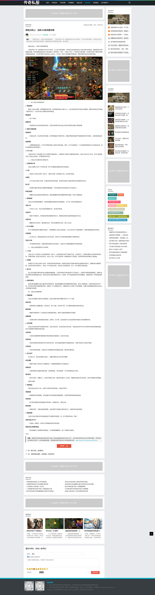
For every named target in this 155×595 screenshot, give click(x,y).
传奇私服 (31, 2)
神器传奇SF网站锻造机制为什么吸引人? (121, 232)
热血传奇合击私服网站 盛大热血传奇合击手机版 (79, 484)
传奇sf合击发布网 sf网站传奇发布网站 (76, 482)
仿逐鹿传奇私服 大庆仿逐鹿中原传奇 (37, 484)
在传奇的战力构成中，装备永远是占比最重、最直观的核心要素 (129, 31)
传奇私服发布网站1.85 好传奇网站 (36, 482)
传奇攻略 (62, 2)
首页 (47, 2)
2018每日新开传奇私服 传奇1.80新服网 (76, 489)
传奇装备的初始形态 (115, 255)
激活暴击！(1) (122, 205)
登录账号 (37, 557)
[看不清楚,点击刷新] (41, 572)
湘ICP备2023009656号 (86, 589)
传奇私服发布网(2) (114, 202)
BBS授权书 (104, 2)
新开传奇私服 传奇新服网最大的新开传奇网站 (40, 491)
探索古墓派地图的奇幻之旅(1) (117, 220)
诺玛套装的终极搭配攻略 (118, 42)
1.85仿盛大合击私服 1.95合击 (35, 486)
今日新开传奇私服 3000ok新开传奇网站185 (122, 246)
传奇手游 (87, 2)
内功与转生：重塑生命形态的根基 (121, 45)
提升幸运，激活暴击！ (37, 450)
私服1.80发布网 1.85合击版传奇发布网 (76, 491)
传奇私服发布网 (58, 589)
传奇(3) (121, 195)
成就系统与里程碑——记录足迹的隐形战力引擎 (125, 34)
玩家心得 (79, 2)
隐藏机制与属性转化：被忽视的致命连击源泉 (124, 38)
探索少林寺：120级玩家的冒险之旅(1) (118, 217)
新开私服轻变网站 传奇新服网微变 (119, 252)
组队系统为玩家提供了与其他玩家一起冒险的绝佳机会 (127, 52)
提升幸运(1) (112, 205)
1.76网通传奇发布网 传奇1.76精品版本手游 (39, 489)
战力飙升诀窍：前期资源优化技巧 (119, 241)
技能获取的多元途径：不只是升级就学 (122, 27)
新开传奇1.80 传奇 (114, 258)
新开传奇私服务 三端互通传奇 (118, 243)
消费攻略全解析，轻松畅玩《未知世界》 (43, 454)
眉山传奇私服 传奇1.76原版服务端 (75, 486)
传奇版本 (95, 2)
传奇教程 (71, 2)
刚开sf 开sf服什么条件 (115, 249)
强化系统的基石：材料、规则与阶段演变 (123, 49)
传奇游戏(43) (112, 195)
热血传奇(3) (112, 198)
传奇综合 (54, 2)
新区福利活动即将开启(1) (116, 209)
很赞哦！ (63, 446)
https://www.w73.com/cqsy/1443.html (86, 440)
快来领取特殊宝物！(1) (115, 212)
